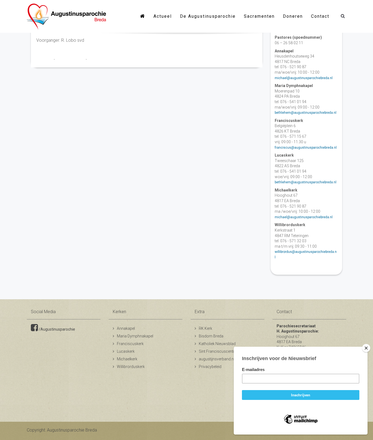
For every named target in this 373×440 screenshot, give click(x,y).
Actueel (162, 16)
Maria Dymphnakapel (135, 336)
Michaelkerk (127, 359)
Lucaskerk (126, 351)
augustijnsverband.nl (217, 359)
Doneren (293, 16)
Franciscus (45, 59)
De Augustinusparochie (208, 16)
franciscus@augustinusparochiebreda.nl (306, 147)
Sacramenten (259, 16)
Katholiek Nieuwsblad (217, 344)
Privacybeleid (210, 366)
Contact (320, 16)
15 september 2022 (71, 59)
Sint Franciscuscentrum (219, 351)
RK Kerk (205, 328)
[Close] (366, 348)
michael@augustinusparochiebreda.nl (304, 78)
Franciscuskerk (130, 344)
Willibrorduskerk (131, 366)
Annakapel (126, 328)
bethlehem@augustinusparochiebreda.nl (305, 113)
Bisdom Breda (211, 336)
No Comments (98, 59)
